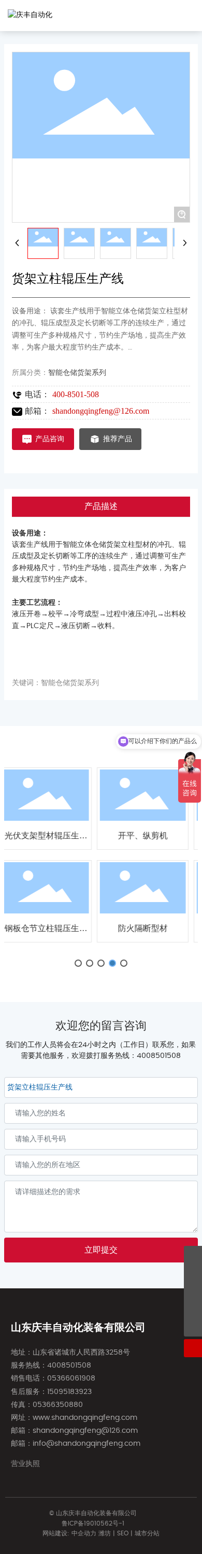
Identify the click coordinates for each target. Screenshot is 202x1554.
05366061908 (71, 1378)
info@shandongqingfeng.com (86, 1443)
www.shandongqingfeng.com (85, 1417)
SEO (122, 1533)
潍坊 (104, 1533)
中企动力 (83, 1533)
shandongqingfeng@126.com (100, 410)
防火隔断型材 (117, 928)
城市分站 (147, 1533)
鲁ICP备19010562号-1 (93, 1523)
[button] (78, 963)
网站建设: (56, 1533)
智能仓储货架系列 (77, 372)
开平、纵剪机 (117, 835)
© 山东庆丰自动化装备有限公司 (93, 1513)
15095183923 (69, 1392)
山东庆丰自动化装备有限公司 (78, 1328)
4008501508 (159, 1055)
